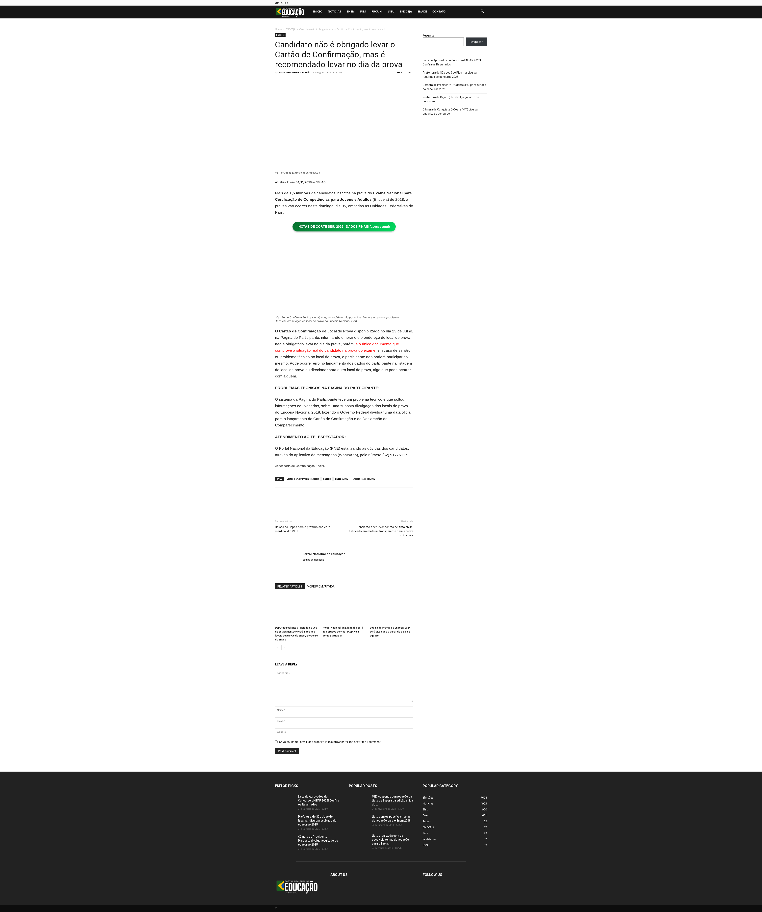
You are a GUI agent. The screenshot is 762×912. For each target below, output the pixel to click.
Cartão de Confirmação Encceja (303, 478)
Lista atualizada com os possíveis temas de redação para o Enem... (390, 839)
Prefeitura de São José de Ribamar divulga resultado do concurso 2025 (450, 74)
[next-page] (283, 647)
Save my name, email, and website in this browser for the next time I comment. (330, 741)
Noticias (334, 11)
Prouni (377, 11)
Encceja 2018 (341, 478)
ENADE (422, 11)
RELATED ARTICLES (289, 586)
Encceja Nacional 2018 (363, 478)
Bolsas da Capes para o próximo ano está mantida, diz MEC (302, 529)
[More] (316, 81)
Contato (438, 11)
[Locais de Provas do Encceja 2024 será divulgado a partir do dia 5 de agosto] (391, 609)
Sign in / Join (281, 2)
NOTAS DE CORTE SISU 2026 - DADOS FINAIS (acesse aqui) (344, 226)
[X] (288, 81)
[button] (482, 12)
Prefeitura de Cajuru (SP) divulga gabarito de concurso (451, 99)
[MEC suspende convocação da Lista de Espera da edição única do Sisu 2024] (358, 801)
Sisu (391, 11)
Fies (363, 11)
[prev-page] (277, 647)
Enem (351, 11)
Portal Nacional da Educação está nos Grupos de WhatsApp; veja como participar (342, 631)
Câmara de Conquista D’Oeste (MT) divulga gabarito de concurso (450, 111)
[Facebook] (279, 81)
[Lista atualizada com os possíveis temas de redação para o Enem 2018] (359, 841)
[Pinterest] (297, 81)
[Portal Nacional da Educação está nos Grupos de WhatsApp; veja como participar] (344, 609)
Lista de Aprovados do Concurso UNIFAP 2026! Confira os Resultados (452, 62)
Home (278, 29)
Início (317, 11)
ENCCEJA (406, 11)
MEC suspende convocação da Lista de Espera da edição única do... (392, 800)
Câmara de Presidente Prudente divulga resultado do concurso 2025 (454, 87)
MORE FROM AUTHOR (321, 586)
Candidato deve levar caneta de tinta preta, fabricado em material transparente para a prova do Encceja (381, 531)
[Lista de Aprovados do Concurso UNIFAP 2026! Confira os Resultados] (285, 801)
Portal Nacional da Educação (294, 72)
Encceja (327, 478)
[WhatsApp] (306, 81)
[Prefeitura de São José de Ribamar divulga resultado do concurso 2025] (285, 821)
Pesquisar (429, 35)
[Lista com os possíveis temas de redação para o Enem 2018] (359, 821)
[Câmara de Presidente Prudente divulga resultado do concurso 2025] (285, 842)
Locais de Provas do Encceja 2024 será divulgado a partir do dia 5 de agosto (390, 631)
